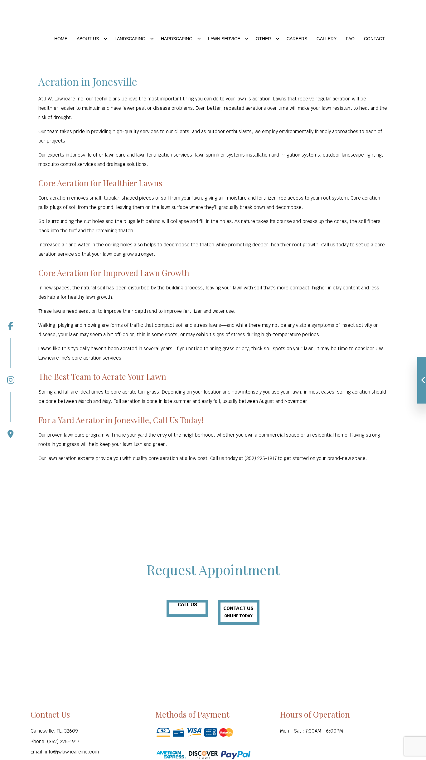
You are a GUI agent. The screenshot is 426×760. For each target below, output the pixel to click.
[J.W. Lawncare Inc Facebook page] (10, 326)
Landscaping (129, 38)
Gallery (326, 38)
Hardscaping (176, 38)
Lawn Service (224, 38)
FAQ (350, 38)
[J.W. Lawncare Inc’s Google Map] (10, 415)
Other (263, 38)
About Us (88, 38)
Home (60, 38)
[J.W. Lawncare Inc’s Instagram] (10, 361)
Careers (297, 38)
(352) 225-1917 (353, 20)
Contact (374, 38)
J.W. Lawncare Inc (101, 16)
